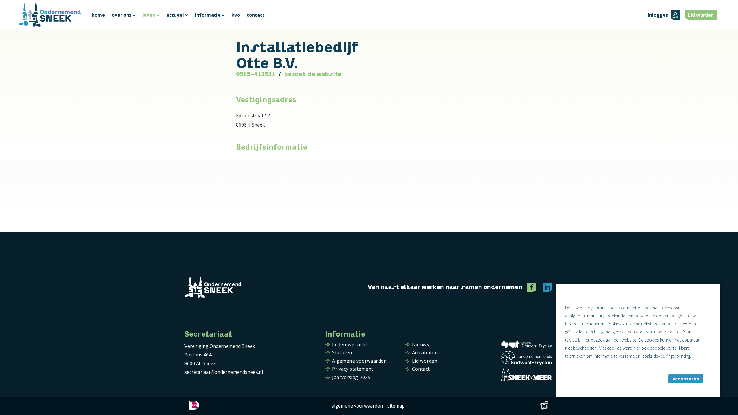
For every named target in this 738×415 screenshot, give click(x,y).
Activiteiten (425, 353)
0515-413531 (255, 74)
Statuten (342, 353)
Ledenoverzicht (349, 345)
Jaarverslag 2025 (351, 377)
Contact (421, 369)
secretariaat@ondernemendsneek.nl (223, 372)
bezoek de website (313, 74)
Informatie (345, 334)
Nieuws (420, 345)
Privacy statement (352, 369)
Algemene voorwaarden (359, 361)
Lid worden (424, 361)
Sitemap (396, 406)
